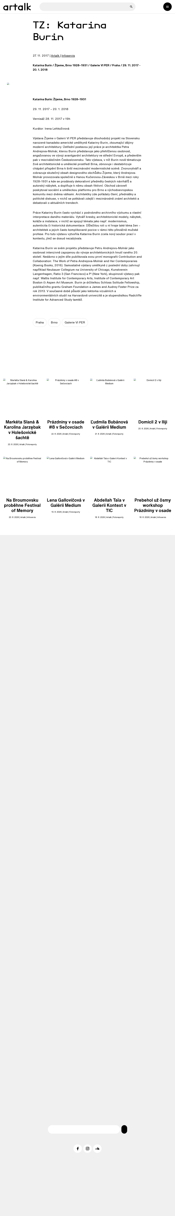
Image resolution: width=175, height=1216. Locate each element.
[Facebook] (77, 1148)
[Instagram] (87, 1148)
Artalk (55, 55)
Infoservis (68, 55)
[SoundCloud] (97, 1148)
